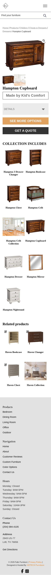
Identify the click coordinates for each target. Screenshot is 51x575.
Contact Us (8, 472)
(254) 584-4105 (11, 526)
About (6, 451)
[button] (43, 40)
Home (5, 28)
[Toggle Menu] (45, 6)
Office (6, 427)
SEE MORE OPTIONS (25, 121)
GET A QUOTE (25, 130)
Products (14, 28)
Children (24, 28)
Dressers (7, 31)
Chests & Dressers (38, 28)
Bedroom (7, 412)
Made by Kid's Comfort (25, 95)
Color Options (10, 467)
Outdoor (7, 432)
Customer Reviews (12, 456)
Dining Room (9, 417)
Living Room (9, 422)
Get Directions (10, 549)
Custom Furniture (12, 462)
